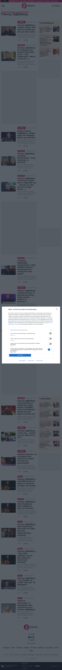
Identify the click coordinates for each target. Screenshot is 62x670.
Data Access (31, 360)
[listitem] (31, 330)
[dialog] (31, 335)
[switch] (50, 333)
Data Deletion (22, 360)
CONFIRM (20, 355)
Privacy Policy (39, 360)
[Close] (57, 309)
